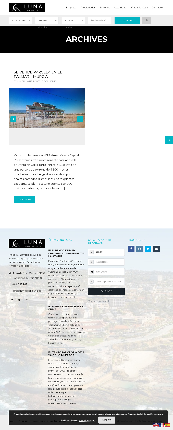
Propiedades (88, 7)
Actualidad (120, 7)
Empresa (71, 7)
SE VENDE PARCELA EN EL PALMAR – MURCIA (38, 74)
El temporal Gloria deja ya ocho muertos (66, 354)
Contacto (157, 7)
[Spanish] (167, 425)
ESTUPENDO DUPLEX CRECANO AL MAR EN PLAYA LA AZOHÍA (66, 253)
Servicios (105, 7)
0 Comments (49, 81)
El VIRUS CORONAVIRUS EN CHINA (65, 308)
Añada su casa (139, 7)
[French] (162, 425)
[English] (156, 425)
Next (80, 119)
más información (86, 420)
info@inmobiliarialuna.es (27, 290)
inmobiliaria (24, 81)
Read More (24, 199)
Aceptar (107, 420)
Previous (13, 119)
